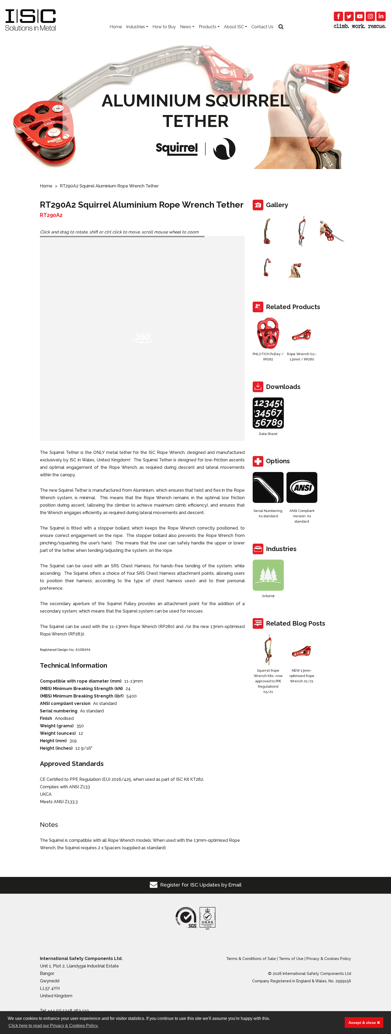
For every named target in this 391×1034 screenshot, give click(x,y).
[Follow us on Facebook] (338, 16)
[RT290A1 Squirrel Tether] (268, 231)
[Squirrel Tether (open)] (335, 231)
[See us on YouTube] (359, 16)
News (185, 26)
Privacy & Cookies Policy (328, 958)
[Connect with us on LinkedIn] (381, 16)
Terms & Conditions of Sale (251, 958)
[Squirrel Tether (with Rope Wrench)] (302, 267)
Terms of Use (291, 958)
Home (116, 26)
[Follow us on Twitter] (349, 16)
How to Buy (164, 26)
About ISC (234, 26)
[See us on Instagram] (370, 16)
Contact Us (262, 26)
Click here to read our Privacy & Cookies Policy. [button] (53, 1025)
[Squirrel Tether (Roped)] (302, 231)
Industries (135, 26)
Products (208, 26)
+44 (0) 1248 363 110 (68, 1010)
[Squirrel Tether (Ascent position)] (268, 267)
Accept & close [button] (362, 1022)
